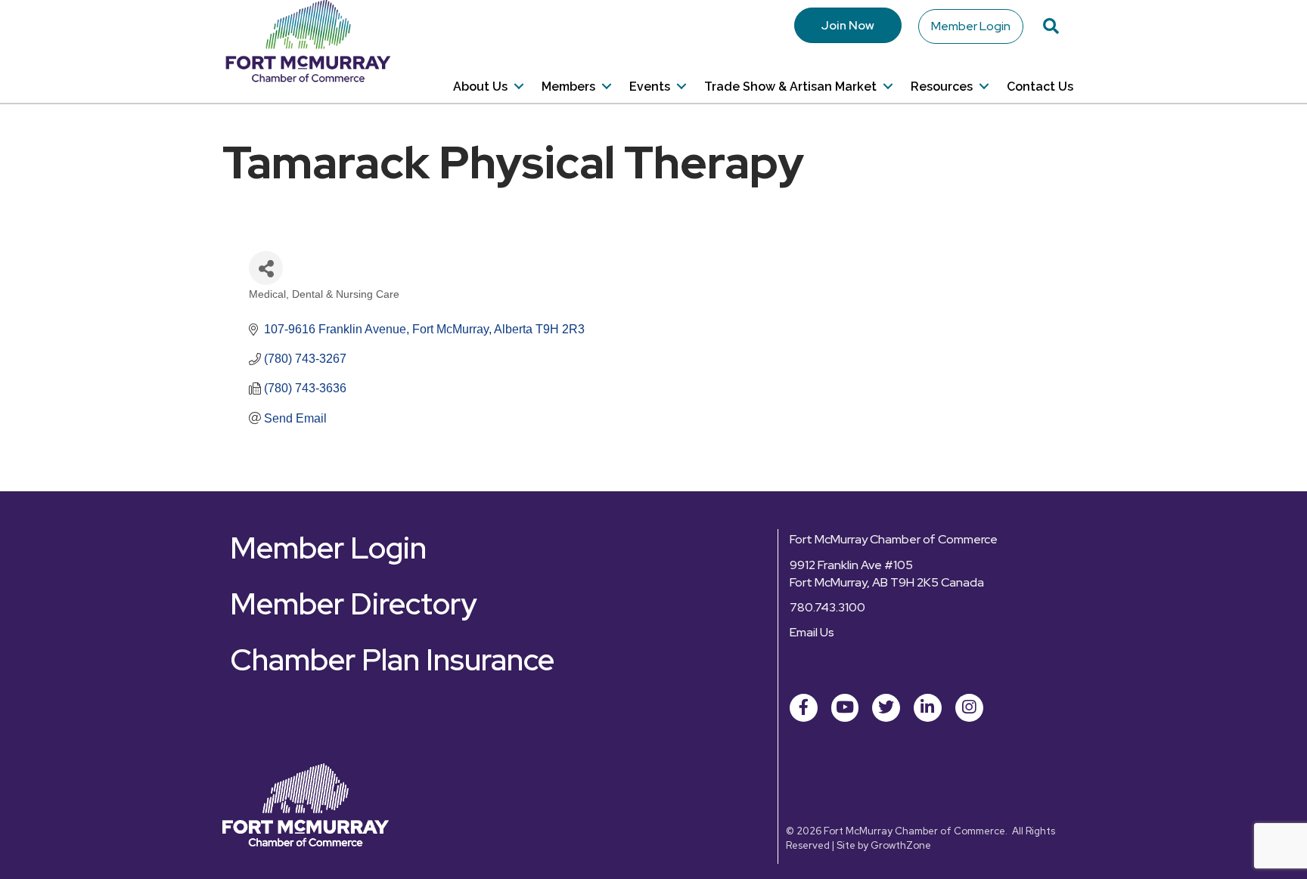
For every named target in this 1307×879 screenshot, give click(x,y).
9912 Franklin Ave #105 (851, 565)
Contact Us (1040, 86)
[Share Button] (266, 268)
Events (649, 86)
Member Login (971, 26)
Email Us (812, 632)
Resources (942, 86)
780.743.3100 (827, 607)
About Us (480, 86)
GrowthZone (901, 845)
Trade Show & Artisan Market (790, 86)
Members (568, 86)
